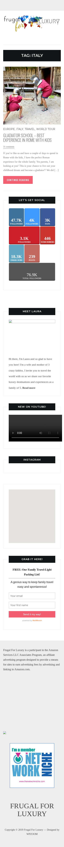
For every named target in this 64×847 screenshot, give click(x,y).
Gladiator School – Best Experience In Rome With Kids (27, 137)
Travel (30, 129)
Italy (19, 129)
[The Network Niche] (32, 745)
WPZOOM (32, 834)
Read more (28, 387)
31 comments (8, 147)
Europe (9, 129)
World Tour (45, 129)
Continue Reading (18, 180)
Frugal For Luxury (32, 810)
